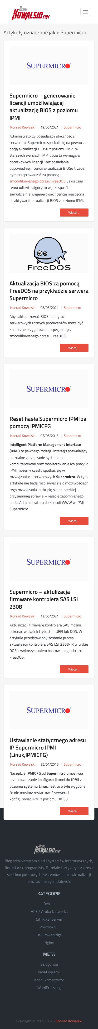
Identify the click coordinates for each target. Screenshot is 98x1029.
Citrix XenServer (49, 919)
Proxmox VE (49, 927)
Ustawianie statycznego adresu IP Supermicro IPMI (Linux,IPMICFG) (48, 747)
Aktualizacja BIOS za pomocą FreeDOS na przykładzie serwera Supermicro (49, 290)
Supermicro (72, 127)
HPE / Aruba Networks (49, 911)
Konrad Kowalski (69, 1021)
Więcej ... (74, 212)
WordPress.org (49, 987)
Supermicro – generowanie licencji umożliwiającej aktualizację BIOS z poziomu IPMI (44, 106)
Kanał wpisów (49, 972)
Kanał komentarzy (49, 980)
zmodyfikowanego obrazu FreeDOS (38, 181)
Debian (49, 903)
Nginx (49, 942)
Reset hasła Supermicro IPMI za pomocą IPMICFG (48, 422)
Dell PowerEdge (49, 935)
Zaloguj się (49, 964)
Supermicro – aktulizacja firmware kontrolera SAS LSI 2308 (44, 599)
